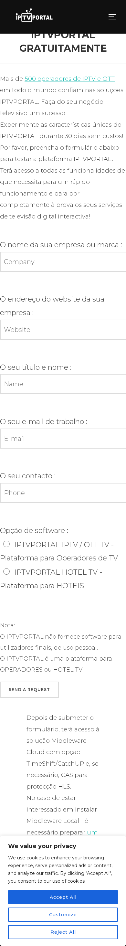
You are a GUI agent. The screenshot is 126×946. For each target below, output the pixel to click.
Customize (63, 915)
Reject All (63, 932)
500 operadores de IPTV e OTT (70, 78)
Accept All (63, 897)
